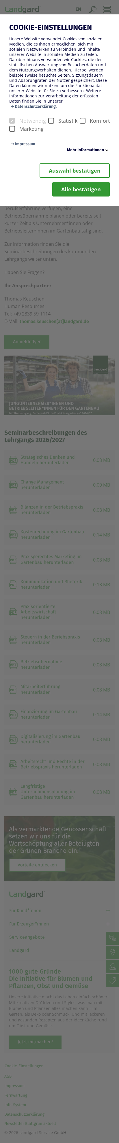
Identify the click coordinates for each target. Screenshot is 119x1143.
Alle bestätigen (81, 189)
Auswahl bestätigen (75, 170)
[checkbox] (12, 121)
